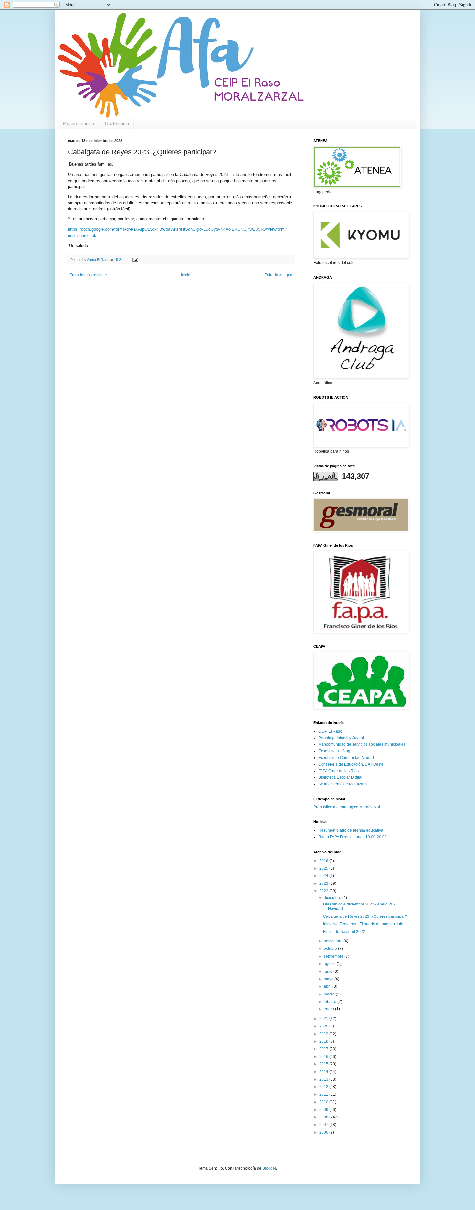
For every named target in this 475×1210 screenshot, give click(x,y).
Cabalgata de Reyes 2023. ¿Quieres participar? (365, 916)
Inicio (185, 275)
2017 (324, 1049)
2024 (324, 875)
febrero (330, 1001)
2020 (324, 1026)
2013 (324, 1079)
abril (328, 986)
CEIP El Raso (330, 731)
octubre (331, 948)
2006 (324, 1132)
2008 (324, 1117)
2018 (324, 1041)
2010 (324, 1102)
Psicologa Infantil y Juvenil (341, 738)
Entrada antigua (278, 275)
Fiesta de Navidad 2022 (344, 931)
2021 (324, 1018)
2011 (324, 1094)
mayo (329, 979)
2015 (324, 1064)
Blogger (269, 1168)
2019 (324, 1034)
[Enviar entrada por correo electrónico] (135, 259)
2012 (324, 1086)
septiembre (334, 956)
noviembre (333, 941)
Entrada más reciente (88, 275)
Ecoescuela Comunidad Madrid (346, 757)
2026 (324, 861)
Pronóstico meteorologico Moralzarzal (346, 807)
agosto (330, 963)
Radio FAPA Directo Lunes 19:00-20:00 (352, 837)
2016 (324, 1056)
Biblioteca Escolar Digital (340, 777)
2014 (324, 1072)
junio (328, 971)
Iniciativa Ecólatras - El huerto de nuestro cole (363, 924)
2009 (324, 1109)
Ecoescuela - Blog (334, 751)
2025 (324, 868)
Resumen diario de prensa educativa (350, 830)
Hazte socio (117, 123)
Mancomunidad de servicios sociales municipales (362, 744)
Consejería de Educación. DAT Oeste (351, 764)
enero (329, 1009)
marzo (330, 994)
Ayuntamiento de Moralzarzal (344, 784)
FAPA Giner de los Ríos (338, 771)
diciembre (333, 897)
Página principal (79, 123)
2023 (324, 883)
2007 (324, 1124)
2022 (324, 891)
